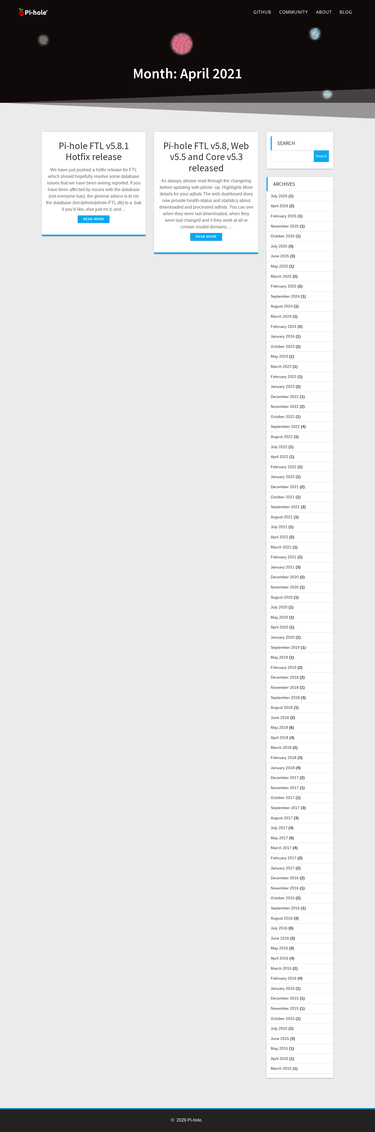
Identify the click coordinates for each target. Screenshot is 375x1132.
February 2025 (283, 286)
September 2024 (285, 296)
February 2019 (283, 667)
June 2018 (280, 717)
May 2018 (279, 727)
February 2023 (283, 376)
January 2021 (283, 567)
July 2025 (279, 246)
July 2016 (279, 928)
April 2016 (279, 958)
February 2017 (283, 858)
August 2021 (282, 517)
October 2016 (283, 898)
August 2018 (282, 707)
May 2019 (279, 657)
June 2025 (280, 256)
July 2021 (279, 527)
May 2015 (279, 1048)
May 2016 (279, 948)
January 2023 (283, 386)
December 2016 (285, 878)
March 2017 (281, 848)
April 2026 (279, 206)
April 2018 (279, 737)
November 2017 (285, 788)
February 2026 (283, 216)
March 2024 (281, 316)
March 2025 (281, 276)
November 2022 (285, 406)
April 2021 (279, 537)
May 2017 (279, 838)
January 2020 (283, 637)
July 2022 (279, 447)
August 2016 (282, 918)
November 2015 (285, 1008)
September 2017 (285, 808)
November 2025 (285, 226)
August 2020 (282, 597)
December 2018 (285, 677)
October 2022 (283, 416)
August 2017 (282, 818)
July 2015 (279, 1028)
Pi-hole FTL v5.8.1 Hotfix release (94, 151)
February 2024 (283, 326)
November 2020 (285, 587)
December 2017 (285, 777)
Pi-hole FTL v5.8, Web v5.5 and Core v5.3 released (206, 157)
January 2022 (283, 476)
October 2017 (283, 797)
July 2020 (279, 607)
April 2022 (279, 456)
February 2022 (283, 467)
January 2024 (283, 336)
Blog (346, 12)
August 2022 (282, 436)
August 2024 (282, 306)
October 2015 (283, 1018)
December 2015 (285, 998)
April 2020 (279, 627)
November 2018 (285, 687)
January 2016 (283, 988)
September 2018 (285, 697)
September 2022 (285, 426)
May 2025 (279, 266)
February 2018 (283, 757)
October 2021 (283, 497)
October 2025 (283, 236)
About (324, 12)
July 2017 (279, 828)
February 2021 (283, 557)
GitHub (262, 12)
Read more (93, 219)
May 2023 (279, 356)
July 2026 (279, 196)
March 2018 (281, 747)
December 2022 (285, 396)
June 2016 (280, 938)
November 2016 (285, 888)
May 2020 (279, 617)
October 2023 (283, 346)
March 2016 (281, 968)
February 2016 (283, 978)
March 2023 (281, 366)
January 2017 (283, 868)
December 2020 (285, 577)
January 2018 (283, 768)
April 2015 (279, 1058)
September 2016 (285, 908)
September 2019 (285, 647)
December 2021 (285, 487)
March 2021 (281, 547)
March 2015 (281, 1068)
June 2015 (280, 1038)
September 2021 (285, 507)
